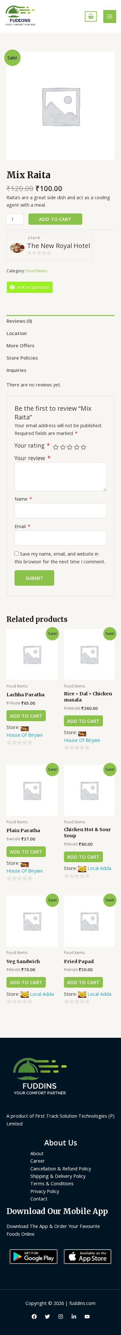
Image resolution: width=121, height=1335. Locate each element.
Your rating (32, 445)
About (37, 1153)
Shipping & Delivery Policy (58, 1176)
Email (22, 526)
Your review (33, 458)
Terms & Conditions (52, 1183)
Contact (38, 1198)
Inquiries (16, 370)
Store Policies (22, 357)
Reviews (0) (19, 321)
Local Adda (99, 868)
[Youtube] (87, 1316)
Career (37, 1160)
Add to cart (55, 219)
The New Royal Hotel (58, 246)
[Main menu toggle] (109, 16)
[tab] (60, 321)
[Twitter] (47, 1316)
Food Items (36, 271)
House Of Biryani (24, 735)
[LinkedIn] (73, 1316)
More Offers (20, 345)
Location (16, 333)
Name (23, 498)
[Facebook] (34, 1316)
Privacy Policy (44, 1191)
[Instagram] (60, 1316)
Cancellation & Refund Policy (60, 1168)
